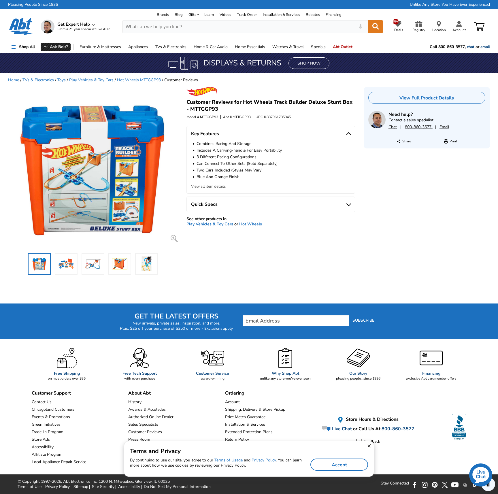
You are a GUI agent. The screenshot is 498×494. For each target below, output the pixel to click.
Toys (61, 80)
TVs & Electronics (38, 80)
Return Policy (237, 439)
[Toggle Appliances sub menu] (150, 47)
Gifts (192, 14)
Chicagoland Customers (53, 409)
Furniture (100, 47)
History (135, 402)
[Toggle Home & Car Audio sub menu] (230, 47)
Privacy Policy (264, 460)
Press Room (139, 439)
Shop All (27, 47)
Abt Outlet (342, 47)
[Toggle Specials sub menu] (328, 47)
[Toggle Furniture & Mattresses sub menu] (123, 47)
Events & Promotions (51, 417)
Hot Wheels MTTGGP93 (139, 80)
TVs (170, 47)
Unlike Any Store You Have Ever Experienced (450, 4)
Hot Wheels (250, 224)
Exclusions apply (218, 328)
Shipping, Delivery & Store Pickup (255, 409)
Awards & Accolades (147, 409)
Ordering (234, 393)
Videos (225, 14)
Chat (392, 127)
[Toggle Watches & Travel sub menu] (306, 47)
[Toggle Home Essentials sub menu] (267, 47)
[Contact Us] (377, 127)
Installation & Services (281, 14)
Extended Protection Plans (249, 432)
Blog (179, 14)
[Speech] (360, 26)
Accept (339, 465)
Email (444, 127)
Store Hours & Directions (372, 419)
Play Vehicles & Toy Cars (91, 80)
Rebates (313, 14)
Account (232, 402)
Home (250, 47)
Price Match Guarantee (245, 417)
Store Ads (41, 439)
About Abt (139, 393)
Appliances (138, 47)
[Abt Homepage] (21, 26)
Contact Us (42, 402)
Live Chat (341, 429)
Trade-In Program (47, 432)
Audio (211, 47)
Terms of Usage (228, 460)
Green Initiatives (46, 424)
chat (470, 47)
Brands (163, 14)
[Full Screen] (174, 238)
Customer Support (51, 393)
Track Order (247, 14)
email (485, 47)
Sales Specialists (143, 424)
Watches (288, 47)
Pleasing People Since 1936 (33, 4)
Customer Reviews (145, 432)
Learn (209, 14)
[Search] (375, 26)
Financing (334, 14)
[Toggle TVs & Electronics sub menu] (189, 47)
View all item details (208, 186)
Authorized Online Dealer (150, 417)
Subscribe (363, 320)
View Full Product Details (426, 98)
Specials (318, 47)
